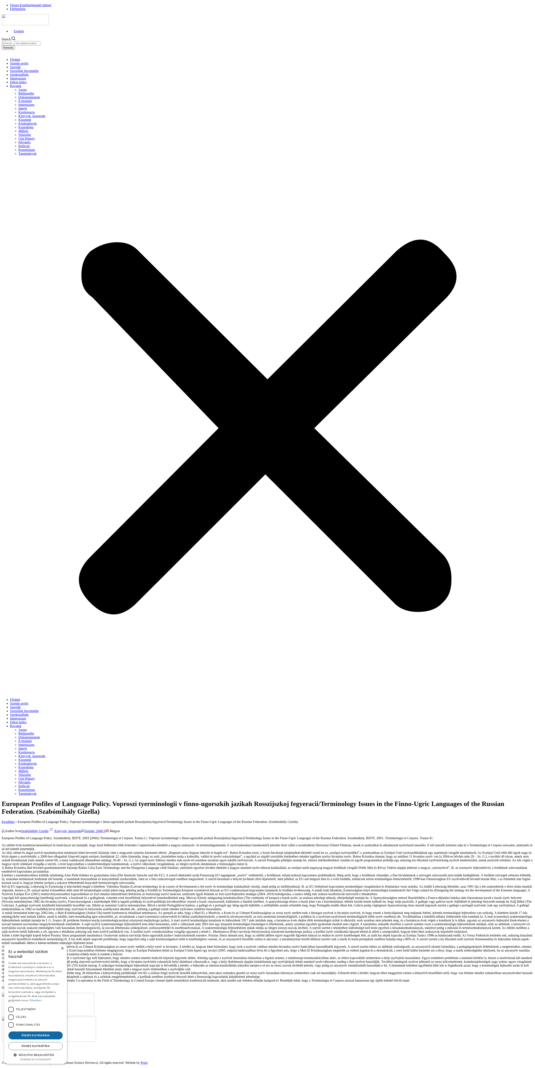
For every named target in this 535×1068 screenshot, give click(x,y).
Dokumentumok (29, 97)
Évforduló (25, 101)
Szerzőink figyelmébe (24, 71)
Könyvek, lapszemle (31, 116)
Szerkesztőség (19, 74)
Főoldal (15, 59)
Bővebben (35, 1000)
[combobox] (21, 43)
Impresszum (18, 78)
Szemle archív (19, 63)
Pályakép (24, 142)
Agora (22, 89)
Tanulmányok (27, 153)
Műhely (23, 131)
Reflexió (24, 146)
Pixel (144, 1062)
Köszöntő (24, 119)
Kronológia (25, 127)
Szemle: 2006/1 (95, 831)
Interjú (22, 108)
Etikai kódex (18, 82)
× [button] (62, 948)
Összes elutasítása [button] (36, 1046)
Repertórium (26, 150)
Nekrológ (24, 135)
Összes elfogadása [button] (36, 1035)
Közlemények (27, 123)
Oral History (26, 138)
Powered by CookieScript (35, 1059)
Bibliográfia (26, 93)
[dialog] (35, 1004)
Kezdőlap (8, 822)
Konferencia (26, 112)
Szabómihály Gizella (34, 831)
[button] (267, 427)
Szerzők (15, 67)
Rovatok (15, 86)
